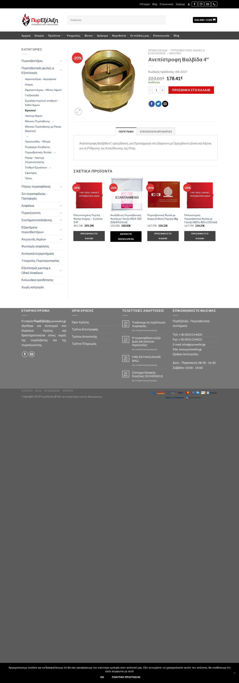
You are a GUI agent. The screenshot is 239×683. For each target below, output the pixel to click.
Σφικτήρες (31, 172)
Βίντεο (89, 35)
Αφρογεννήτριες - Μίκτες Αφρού (43, 89)
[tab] (126, 131)
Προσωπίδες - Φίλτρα (37, 141)
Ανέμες (29, 84)
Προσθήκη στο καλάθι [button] (89, 236)
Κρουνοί (30, 110)
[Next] (217, 213)
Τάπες (28, 178)
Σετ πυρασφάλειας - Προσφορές (34, 196)
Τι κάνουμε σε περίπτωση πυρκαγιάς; (148, 324)
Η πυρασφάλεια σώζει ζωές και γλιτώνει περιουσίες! (146, 341)
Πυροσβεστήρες (32, 60)
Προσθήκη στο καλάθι (191, 90)
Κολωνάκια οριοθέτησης (37, 280)
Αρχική (25, 35)
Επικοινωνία (166, 4)
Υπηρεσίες (73, 35)
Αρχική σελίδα (157, 50)
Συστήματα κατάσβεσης (36, 220)
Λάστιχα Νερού (33, 115)
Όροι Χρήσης (80, 322)
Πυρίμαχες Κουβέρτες (37, 146)
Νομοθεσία (119, 35)
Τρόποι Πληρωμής (84, 343)
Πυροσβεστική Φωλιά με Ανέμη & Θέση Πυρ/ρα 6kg (162, 216)
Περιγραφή (126, 131)
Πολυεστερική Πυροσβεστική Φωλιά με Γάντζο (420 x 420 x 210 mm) (200, 218)
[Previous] (74, 213)
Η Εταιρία (145, 4)
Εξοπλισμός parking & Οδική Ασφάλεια (36, 270)
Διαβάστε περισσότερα (126, 236)
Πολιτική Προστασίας (126, 677)
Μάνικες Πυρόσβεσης (37, 121)
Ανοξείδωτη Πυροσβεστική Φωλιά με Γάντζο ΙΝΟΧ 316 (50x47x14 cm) (125, 218)
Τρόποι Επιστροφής (85, 329)
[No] (234, 674)
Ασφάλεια (27, 205)
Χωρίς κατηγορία (32, 287)
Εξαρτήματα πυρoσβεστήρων (32, 229)
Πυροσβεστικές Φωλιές (38, 152)
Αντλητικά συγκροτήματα (37, 253)
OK (102, 677)
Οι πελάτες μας (139, 35)
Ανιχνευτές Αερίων (33, 239)
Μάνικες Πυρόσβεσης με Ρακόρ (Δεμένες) (43, 128)
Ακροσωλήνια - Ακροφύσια (40, 79)
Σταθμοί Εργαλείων (36, 167)
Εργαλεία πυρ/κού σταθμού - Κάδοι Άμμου (42, 102)
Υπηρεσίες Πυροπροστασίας (40, 260)
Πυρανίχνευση (31, 212)
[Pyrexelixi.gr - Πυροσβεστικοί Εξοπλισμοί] (41, 20)
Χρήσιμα (180, 4)
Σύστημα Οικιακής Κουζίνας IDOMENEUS (147, 374)
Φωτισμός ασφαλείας (35, 246)
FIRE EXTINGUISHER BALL (146, 358)
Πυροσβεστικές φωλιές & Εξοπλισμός (37, 70)
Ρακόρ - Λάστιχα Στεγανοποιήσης (34, 160)
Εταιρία (39, 35)
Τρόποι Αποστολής (84, 336)
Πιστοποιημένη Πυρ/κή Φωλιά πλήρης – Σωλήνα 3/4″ (87, 218)
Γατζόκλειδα (32, 95)
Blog (154, 4)
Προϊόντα (54, 35)
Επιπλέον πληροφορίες (156, 131)
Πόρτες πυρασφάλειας (36, 186)
